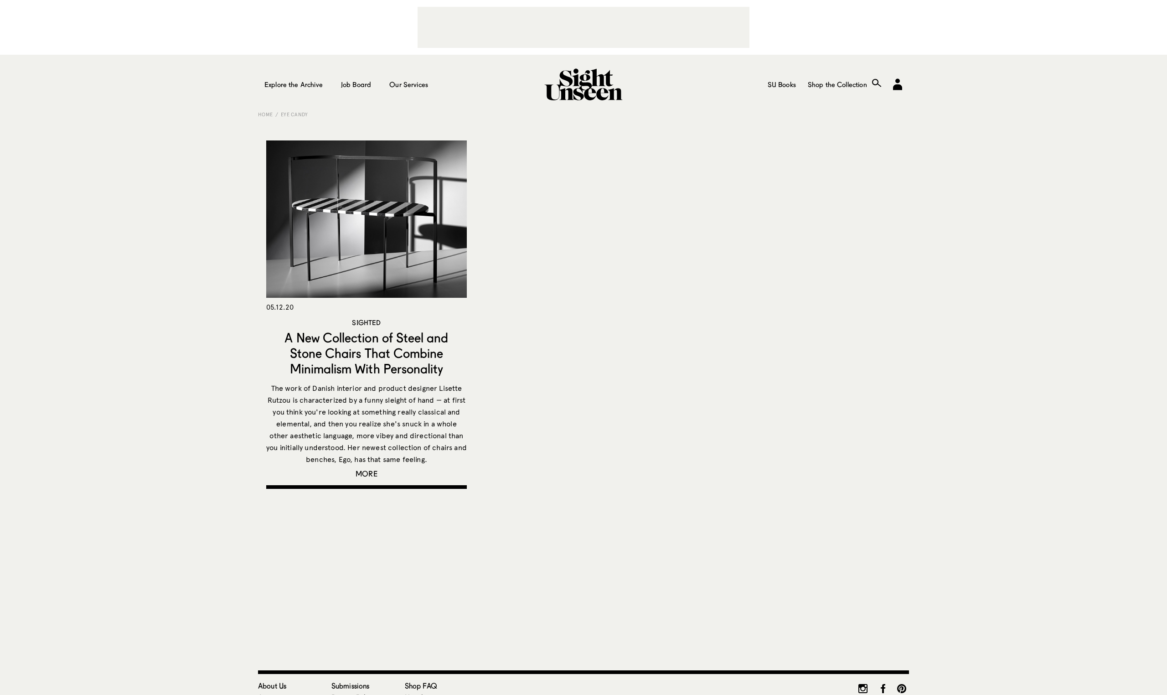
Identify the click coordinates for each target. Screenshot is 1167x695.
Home (265, 114)
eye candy (294, 114)
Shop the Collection (837, 84)
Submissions (350, 685)
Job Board (356, 84)
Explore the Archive (293, 84)
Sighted (366, 322)
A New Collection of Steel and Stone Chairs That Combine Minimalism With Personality (366, 353)
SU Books (782, 84)
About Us (272, 685)
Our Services (408, 84)
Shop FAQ (421, 685)
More (366, 473)
